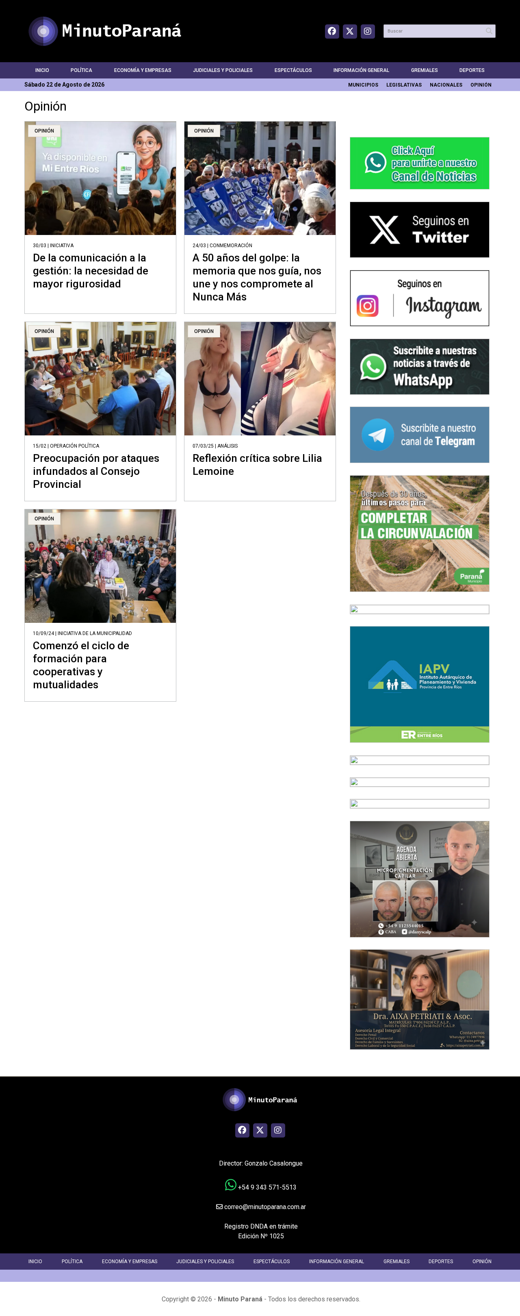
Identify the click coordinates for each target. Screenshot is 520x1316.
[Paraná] (420, 533)
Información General (361, 70)
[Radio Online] (420, 759)
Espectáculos (293, 70)
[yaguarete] (420, 803)
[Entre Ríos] (420, 609)
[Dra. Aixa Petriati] (420, 999)
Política (81, 70)
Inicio (42, 70)
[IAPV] (420, 684)
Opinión (481, 85)
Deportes (472, 70)
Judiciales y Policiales (223, 70)
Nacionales (446, 85)
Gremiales (424, 70)
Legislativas (404, 85)
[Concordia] (420, 781)
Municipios (363, 85)
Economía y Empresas (142, 70)
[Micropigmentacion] (420, 878)
